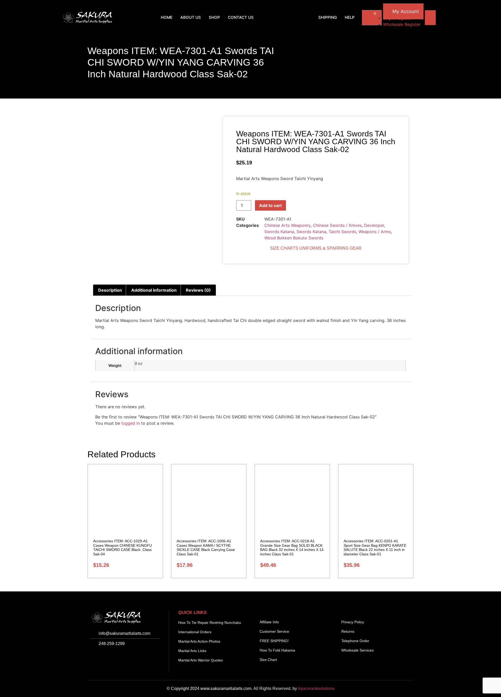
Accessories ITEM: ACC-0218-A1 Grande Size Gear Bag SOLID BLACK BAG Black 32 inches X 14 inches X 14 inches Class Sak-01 (292, 547)
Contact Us (241, 17)
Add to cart (270, 205)
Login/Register (397, 18)
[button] (124, 18)
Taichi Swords (342, 231)
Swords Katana (279, 231)
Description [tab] (110, 290)
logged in (130, 423)
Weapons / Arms (375, 231)
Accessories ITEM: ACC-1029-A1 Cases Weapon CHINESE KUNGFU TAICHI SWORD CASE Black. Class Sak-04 (122, 547)
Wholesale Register (402, 24)
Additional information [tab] (154, 290)
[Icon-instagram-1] (107, 657)
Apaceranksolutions (316, 688)
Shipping (327, 17)
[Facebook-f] (95, 657)
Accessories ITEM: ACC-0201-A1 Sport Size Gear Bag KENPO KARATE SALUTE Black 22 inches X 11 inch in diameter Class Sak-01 (375, 547)
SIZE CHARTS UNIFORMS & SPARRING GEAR (316, 248)
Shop (214, 17)
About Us (190, 17)
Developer (374, 225)
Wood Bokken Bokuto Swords (293, 237)
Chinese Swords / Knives (337, 225)
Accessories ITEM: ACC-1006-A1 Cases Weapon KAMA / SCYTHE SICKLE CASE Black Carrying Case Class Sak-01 (206, 547)
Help (350, 17)
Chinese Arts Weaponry (287, 225)
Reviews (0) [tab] (198, 290)
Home (166, 17)
